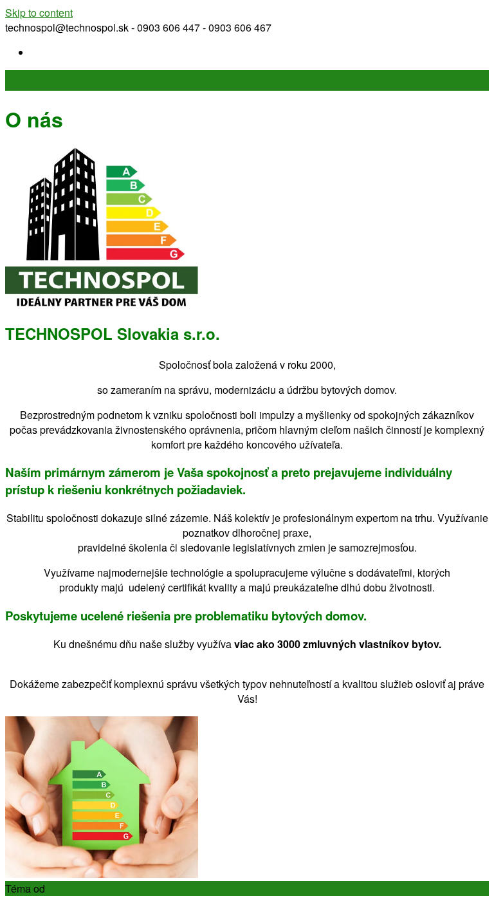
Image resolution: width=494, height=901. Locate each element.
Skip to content (39, 12)
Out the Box (74, 888)
